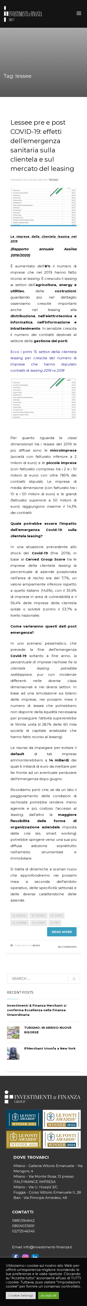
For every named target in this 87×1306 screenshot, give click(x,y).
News (36, 945)
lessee (40, 922)
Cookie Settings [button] (21, 1295)
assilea (21, 915)
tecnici (53, 179)
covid (58, 915)
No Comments (67, 946)
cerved (40, 915)
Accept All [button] (48, 1295)
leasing (21, 922)
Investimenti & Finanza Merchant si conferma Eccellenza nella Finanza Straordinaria (36, 1010)
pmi (56, 922)
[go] (74, 979)
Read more (62, 932)
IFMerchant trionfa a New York (50, 1048)
